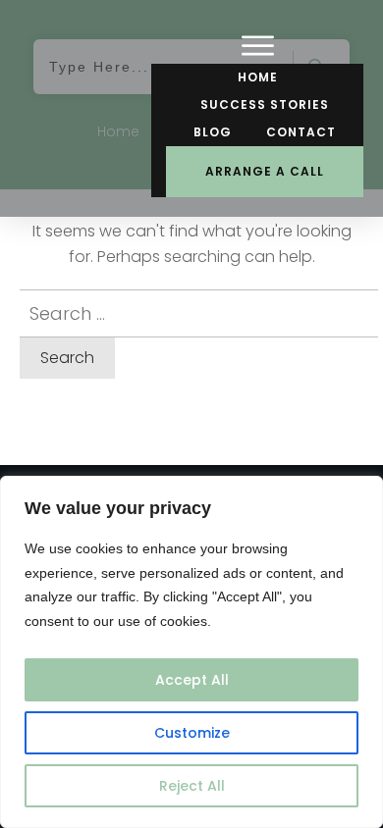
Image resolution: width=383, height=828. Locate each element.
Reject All (192, 786)
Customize (192, 733)
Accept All (192, 680)
